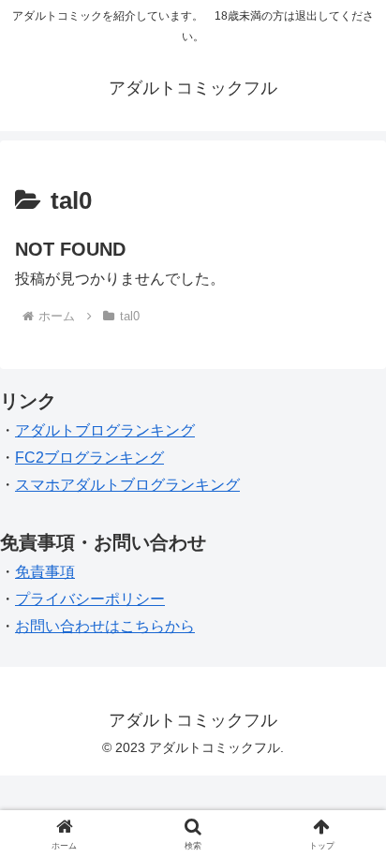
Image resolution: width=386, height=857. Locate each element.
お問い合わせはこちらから (105, 626)
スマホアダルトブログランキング (127, 485)
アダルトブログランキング (105, 430)
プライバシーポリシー (90, 599)
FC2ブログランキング (89, 457)
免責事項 (45, 572)
